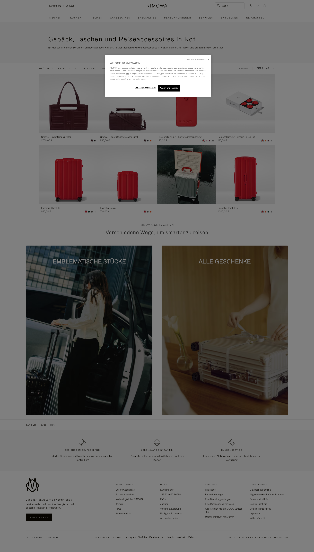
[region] (158, 76)
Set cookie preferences (145, 87)
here (127, 73)
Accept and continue (169, 88)
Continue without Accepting (198, 59)
